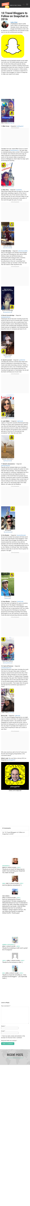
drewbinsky (7, 598)
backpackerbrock (8, 312)
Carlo (4, 960)
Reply (19, 867)
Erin (3, 973)
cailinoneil (11, 712)
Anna (3, 883)
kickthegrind (11, 123)
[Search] (24, 4)
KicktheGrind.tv (15, 150)
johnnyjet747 (11, 760)
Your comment (5, 1006)
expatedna (10, 186)
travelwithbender (8, 532)
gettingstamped (7, 460)
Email (3, 1031)
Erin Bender (5, 865)
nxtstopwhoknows (7, 662)
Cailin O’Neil (13, 22)
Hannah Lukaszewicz (8, 944)
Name (3, 1026)
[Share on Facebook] (1, 598)
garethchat (7, 356)
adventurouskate (7, 247)
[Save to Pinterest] (1, 604)
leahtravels (11, 418)
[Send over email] (1, 608)
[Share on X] (1, 601)
